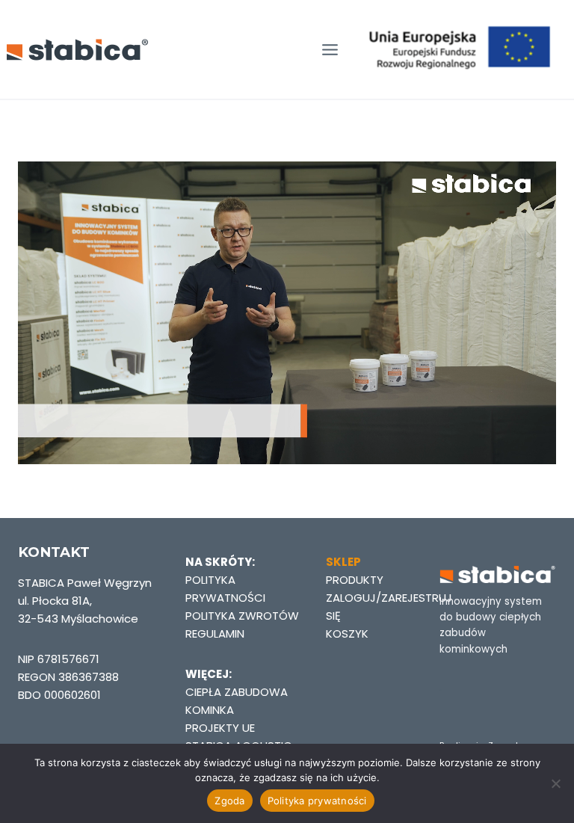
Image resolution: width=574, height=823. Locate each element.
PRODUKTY (354, 580)
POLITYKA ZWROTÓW (242, 615)
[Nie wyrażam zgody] (555, 783)
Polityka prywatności (317, 801)
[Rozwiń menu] (330, 50)
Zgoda (229, 801)
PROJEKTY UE (220, 728)
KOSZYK (347, 633)
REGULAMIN (214, 633)
